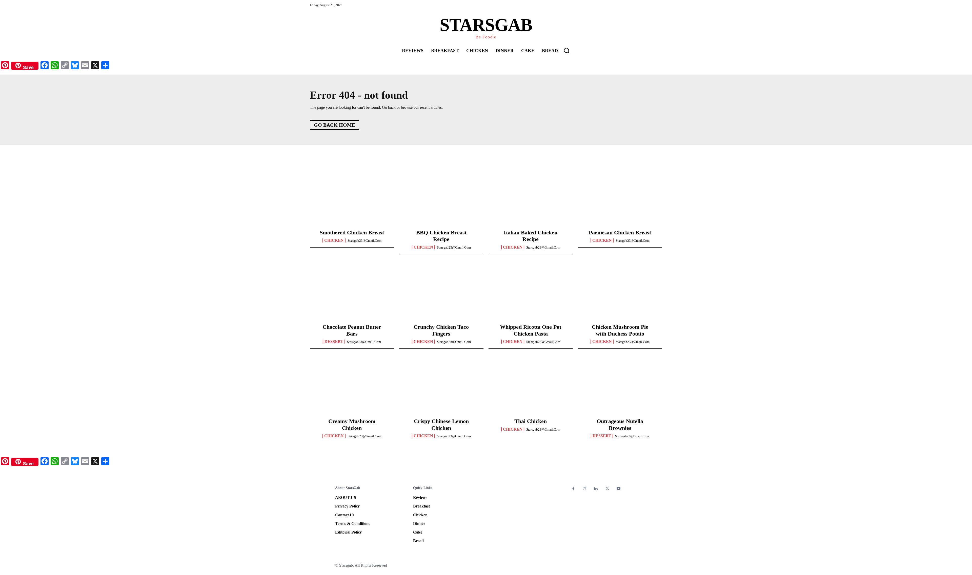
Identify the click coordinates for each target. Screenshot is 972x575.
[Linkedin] (596, 488)
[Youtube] (618, 488)
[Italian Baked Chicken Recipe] (531, 198)
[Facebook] (573, 488)
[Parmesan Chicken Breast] (620, 198)
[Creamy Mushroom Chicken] (352, 387)
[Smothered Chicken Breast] (352, 198)
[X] (607, 488)
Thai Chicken (530, 421)
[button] (566, 50)
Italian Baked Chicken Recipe (530, 235)
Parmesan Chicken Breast (620, 232)
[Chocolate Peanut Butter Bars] (352, 293)
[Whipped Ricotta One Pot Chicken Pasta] (531, 293)
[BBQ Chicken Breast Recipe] (441, 198)
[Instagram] (584, 488)
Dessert (334, 342)
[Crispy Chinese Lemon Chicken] (441, 387)
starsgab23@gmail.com (364, 240)
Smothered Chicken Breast (352, 232)
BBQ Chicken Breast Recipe (441, 235)
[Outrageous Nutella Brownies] (620, 387)
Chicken (334, 240)
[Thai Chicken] (531, 387)
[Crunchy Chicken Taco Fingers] (441, 293)
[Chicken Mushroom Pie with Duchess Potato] (620, 293)
